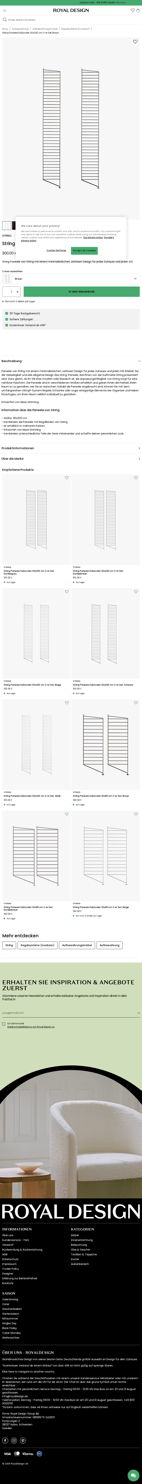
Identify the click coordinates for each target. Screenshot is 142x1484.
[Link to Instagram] (14, 1440)
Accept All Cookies (84, 250)
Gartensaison (10, 1313)
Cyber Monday (11, 1333)
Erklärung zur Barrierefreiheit (19, 1278)
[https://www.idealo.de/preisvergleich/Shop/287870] (39, 1454)
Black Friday (9, 1328)
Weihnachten (10, 1337)
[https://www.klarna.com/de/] (28, 1453)
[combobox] (71, 279)
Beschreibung (11, 361)
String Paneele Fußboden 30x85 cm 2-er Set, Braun (101, 796)
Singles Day (9, 1323)
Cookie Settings (56, 250)
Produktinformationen (17, 448)
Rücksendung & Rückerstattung (22, 1249)
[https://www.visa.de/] (7, 1453)
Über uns (7, 1235)
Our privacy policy (93, 237)
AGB (4, 1254)
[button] (133, 10)
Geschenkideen (12, 1309)
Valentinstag (10, 1299)
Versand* (8, 1245)
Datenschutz (10, 1259)
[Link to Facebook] (5, 1440)
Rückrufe (7, 1283)
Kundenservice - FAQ (15, 1240)
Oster (5, 1304)
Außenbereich (80, 1264)
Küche (75, 1259)
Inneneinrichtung (81, 1240)
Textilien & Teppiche (84, 1254)
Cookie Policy (10, 1268)
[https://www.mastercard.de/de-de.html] (17, 1453)
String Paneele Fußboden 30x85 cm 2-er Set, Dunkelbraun (28, 908)
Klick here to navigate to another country (28, 1371)
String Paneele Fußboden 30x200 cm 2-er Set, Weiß (32, 796)
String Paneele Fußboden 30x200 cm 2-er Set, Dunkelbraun (98, 572)
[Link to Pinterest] (23, 1440)
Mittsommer (10, 1318)
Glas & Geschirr (80, 1249)
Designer (7, 1273)
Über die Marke (12, 459)
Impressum (9, 1264)
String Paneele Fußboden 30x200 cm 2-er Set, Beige (32, 685)
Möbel (75, 1235)
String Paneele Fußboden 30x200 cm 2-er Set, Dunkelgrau (29, 572)
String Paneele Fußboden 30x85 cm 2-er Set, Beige (101, 907)
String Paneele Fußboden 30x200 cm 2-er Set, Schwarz (103, 685)
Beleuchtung (79, 1245)
